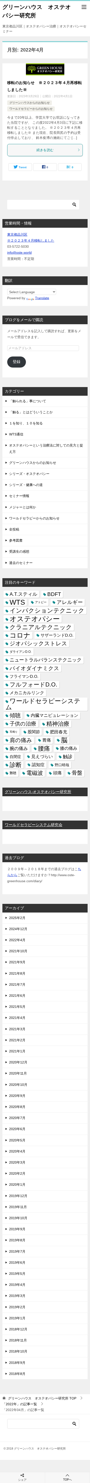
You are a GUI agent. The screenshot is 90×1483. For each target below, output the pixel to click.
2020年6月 (17, 1129)
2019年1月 (17, 1318)
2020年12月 (18, 1062)
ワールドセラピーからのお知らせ (31, 108)
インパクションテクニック (47, 610)
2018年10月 (18, 1351)
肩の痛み (21, 740)
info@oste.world (19, 252)
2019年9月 (17, 1229)
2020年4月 (17, 1151)
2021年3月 (17, 1029)
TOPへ (67, 1479)
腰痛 (44, 748)
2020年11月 (18, 1073)
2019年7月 (17, 1251)
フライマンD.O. (24, 676)
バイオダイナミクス (34, 668)
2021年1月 (17, 1051)
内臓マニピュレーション (54, 715)
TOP (42, 1398)
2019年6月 (17, 1262)
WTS (17, 602)
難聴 (13, 773)
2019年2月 (17, 1307)
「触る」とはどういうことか (31, 412)
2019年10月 (18, 1218)
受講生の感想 (19, 551)
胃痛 (46, 740)
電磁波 (34, 773)
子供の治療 (23, 724)
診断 (16, 764)
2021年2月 (17, 1040)
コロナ (20, 635)
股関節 (34, 732)
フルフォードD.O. (33, 684)
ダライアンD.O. (21, 652)
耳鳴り (14, 731)
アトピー (41, 602)
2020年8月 (17, 1107)
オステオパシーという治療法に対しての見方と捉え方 (46, 448)
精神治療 (57, 723)
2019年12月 (18, 1196)
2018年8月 (17, 1374)
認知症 (38, 764)
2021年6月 (17, 995)
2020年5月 (17, 1140)
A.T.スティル (23, 594)
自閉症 (15, 757)
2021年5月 (17, 1007)
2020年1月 (17, 1184)
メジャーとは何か (22, 507)
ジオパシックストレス (38, 643)
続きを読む (45, 150)
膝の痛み (68, 748)
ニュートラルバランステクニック (46, 659)
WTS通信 (16, 434)
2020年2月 (17, 1173)
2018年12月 (18, 1329)
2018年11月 (18, 1340)
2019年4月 (17, 1285)
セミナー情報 (19, 496)
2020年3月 (17, 1162)
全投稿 (14, 529)
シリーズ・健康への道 (26, 485)
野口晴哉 (62, 765)
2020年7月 (17, 1118)
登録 (16, 362)
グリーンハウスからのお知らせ (29, 102)
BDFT (54, 594)
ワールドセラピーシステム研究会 (33, 825)
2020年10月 (18, 1085)
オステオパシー (35, 618)
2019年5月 (17, 1274)
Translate (42, 298)
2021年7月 (17, 984)
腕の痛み (19, 748)
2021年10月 (18, 951)
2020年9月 (17, 1096)
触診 (67, 756)
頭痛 (57, 773)
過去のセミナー (21, 563)
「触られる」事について (27, 401)
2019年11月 (18, 1207)
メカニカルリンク (27, 692)
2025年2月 (17, 918)
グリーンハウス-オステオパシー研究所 (38, 792)
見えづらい (42, 756)
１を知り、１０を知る (26, 423)
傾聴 (15, 715)
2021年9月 (17, 962)
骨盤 (77, 773)
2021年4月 (17, 1018)
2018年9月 (17, 1363)
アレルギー (70, 602)
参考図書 (16, 540)
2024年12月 (18, 929)
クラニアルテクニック (41, 627)
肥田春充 (58, 731)
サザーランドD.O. (57, 635)
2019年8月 (17, 1240)
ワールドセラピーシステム (43, 704)
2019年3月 (17, 1296)
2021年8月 (17, 973)
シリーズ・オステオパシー (29, 474)
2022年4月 (17, 940)
